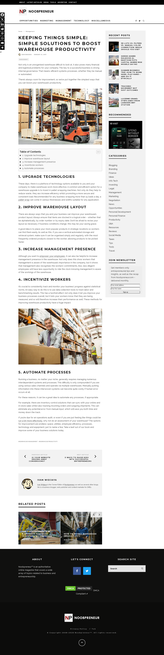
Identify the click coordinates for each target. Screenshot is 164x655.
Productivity (114, 220)
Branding (113, 169)
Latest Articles (34, 2)
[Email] (2, 43)
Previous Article (39, 454)
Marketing (46, 21)
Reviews (113, 231)
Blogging (113, 165)
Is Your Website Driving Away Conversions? (39, 459)
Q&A (111, 223)
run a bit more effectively (30, 421)
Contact (73, 2)
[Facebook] (2, 14)
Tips (111, 243)
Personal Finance (117, 216)
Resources (114, 227)
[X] (2, 19)
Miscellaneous (101, 21)
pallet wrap (23, 200)
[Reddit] (2, 28)
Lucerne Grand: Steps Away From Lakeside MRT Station (130, 102)
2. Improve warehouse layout (36, 158)
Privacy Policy (78, 629)
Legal (111, 188)
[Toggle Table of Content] (97, 152)
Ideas (46, 2)
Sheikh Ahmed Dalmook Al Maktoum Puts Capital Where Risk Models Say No (131, 60)
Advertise (62, 2)
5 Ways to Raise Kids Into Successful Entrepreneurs (78, 459)
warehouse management (28, 441)
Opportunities (29, 21)
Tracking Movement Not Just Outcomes (129, 88)
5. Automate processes (33, 168)
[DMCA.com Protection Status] (79, 590)
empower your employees (52, 256)
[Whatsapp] (2, 38)
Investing (113, 185)
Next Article (83, 454)
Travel (112, 251)
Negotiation (114, 200)
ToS (94, 629)
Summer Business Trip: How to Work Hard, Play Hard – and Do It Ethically (131, 74)
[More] (2, 47)
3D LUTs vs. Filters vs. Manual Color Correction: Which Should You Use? (131, 46)
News (111, 204)
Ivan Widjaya (27, 54)
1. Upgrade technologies (34, 155)
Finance (112, 173)
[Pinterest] (2, 33)
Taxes (111, 239)
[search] (142, 568)
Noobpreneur (69, 485)
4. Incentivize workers (32, 165)
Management (64, 21)
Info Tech (113, 181)
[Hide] (1, 52)
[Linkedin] (2, 24)
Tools (53, 2)
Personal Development (120, 212)
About (22, 2)
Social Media (115, 235)
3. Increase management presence (39, 162)
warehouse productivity (49, 441)
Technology (81, 21)
